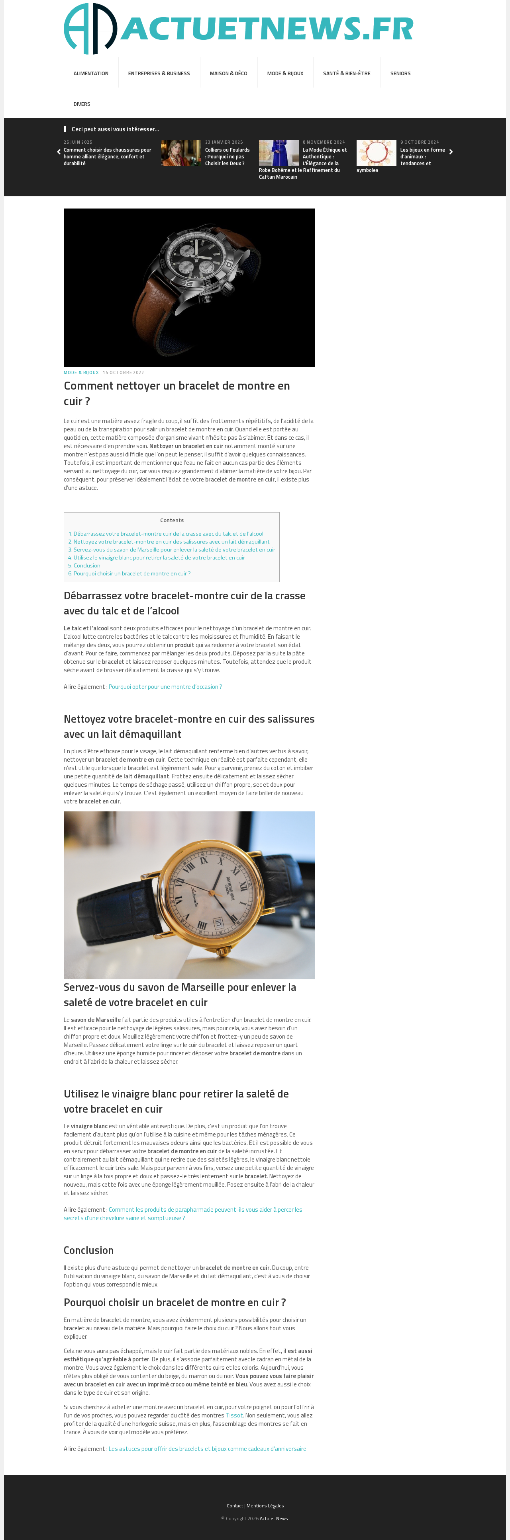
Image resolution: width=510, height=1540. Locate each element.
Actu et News (274, 1518)
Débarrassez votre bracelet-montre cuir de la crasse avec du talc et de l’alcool (165, 533)
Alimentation (91, 73)
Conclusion (84, 565)
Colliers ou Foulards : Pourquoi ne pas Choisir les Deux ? (227, 156)
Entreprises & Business (159, 73)
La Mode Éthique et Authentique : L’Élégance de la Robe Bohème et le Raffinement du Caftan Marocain (303, 163)
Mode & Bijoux (285, 73)
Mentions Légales (265, 1505)
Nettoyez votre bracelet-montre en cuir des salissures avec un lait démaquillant (169, 541)
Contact (235, 1505)
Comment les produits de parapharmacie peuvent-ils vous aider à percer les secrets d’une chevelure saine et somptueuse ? (183, 1213)
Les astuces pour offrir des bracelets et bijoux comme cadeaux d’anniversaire (207, 1448)
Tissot (234, 1415)
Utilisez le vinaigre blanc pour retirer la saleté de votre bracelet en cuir (156, 557)
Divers (82, 104)
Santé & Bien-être (347, 73)
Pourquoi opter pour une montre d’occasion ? (165, 686)
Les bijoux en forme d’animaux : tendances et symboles (401, 160)
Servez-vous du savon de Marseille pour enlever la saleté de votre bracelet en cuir (171, 549)
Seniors (400, 73)
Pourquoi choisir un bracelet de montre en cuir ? (129, 573)
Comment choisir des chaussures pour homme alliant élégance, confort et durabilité (107, 156)
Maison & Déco (228, 73)
